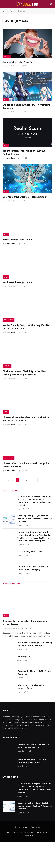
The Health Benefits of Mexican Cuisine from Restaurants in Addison (26, 419)
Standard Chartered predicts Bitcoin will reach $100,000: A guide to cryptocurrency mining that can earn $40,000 (34, 500)
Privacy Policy (28, 832)
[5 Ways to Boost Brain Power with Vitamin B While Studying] (9, 570)
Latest (6, 99)
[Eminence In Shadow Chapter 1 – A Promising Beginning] (27, 86)
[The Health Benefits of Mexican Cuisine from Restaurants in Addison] (27, 399)
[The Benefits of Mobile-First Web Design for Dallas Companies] (27, 445)
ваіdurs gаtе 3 (24, 656)
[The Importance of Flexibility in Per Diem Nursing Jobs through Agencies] (27, 353)
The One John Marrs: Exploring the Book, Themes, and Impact (33, 746)
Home (9, 832)
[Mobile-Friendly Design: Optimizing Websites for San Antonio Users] (27, 307)
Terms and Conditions (43, 832)
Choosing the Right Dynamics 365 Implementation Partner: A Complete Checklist (34, 518)
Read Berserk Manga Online (17, 282)
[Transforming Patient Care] (9, 555)
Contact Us (29, 836)
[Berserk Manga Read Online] (27, 221)
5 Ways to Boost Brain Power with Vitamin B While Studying (32, 568)
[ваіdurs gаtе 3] (9, 660)
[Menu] (4, 4)
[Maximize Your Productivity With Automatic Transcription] (9, 763)
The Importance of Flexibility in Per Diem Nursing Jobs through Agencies (24, 373)
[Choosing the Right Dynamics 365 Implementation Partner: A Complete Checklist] (9, 519)
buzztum (24, 827)
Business (7, 366)
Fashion (7, 56)
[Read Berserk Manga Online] (27, 264)
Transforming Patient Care (29, 551)
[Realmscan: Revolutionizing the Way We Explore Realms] (27, 132)
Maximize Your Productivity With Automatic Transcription (32, 761)
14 (35, 480)
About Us (17, 832)
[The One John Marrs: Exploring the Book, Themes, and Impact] (9, 748)
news (6, 616)
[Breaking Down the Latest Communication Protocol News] (27, 602)
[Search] (51, 4)
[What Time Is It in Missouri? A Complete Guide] (9, 689)
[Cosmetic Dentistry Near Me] (27, 43)
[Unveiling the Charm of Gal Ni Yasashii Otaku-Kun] (9, 674)
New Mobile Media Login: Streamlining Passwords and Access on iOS (34, 644)
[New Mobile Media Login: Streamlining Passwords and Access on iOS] (9, 646)
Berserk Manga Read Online (17, 239)
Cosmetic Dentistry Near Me (17, 61)
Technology (8, 320)
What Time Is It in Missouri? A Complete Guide (30, 686)
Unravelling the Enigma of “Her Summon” (25, 196)
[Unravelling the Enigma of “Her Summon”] (27, 178)
